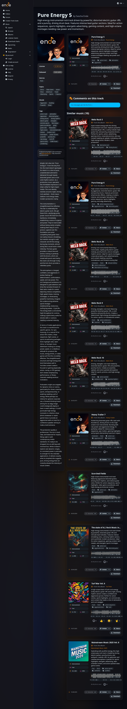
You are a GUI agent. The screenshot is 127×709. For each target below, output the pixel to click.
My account (9, 55)
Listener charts (13, 38)
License (10, 69)
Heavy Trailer (110, 417)
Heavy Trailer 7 (98, 415)
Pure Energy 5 (97, 37)
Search (10, 27)
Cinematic (95, 263)
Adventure (49, 92)
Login (10, 58)
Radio (10, 48)
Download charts (14, 41)
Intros (42, 89)
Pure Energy (110, 40)
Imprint (10, 76)
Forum (8, 17)
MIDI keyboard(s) (46, 153)
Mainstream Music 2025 (99, 648)
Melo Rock (109, 122)
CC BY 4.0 (58, 66)
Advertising (43, 94)
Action (58, 89)
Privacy (10, 79)
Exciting (51, 103)
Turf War (109, 586)
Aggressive (43, 103)
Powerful (43, 105)
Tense (49, 105)
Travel (56, 92)
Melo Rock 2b (97, 242)
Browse (10, 31)
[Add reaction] (105, 76)
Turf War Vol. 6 (98, 583)
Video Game (49, 89)
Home (8, 10)
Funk (93, 605)
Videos (8, 14)
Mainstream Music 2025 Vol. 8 (105, 642)
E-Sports (58, 94)
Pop (93, 668)
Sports (51, 94)
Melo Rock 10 (97, 358)
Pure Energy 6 (97, 183)
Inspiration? (12, 51)
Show (42, 92)
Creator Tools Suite (12, 20)
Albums (10, 34)
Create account (13, 62)
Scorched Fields (98, 473)
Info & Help (9, 65)
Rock (41, 81)
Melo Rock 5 (97, 119)
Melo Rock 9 (97, 303)
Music (8, 24)
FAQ (9, 72)
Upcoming (11, 45)
